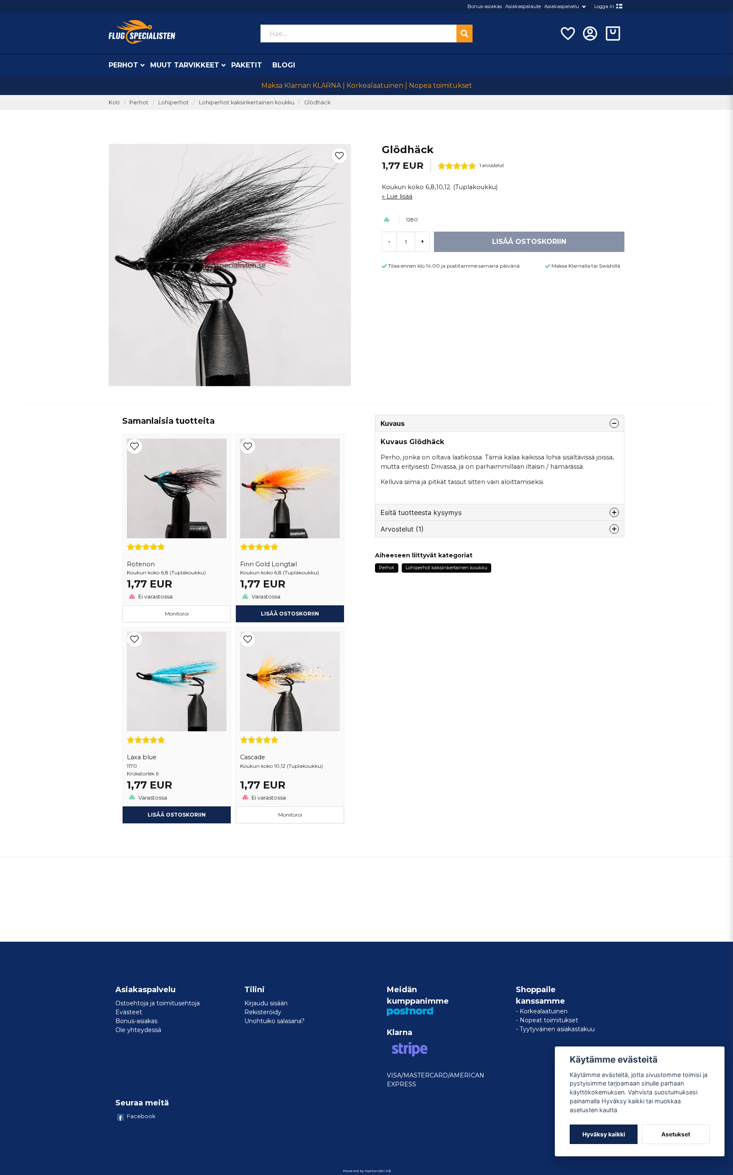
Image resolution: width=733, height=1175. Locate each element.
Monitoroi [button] (177, 613)
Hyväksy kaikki (603, 1134)
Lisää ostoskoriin (177, 814)
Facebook (141, 1116)
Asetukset (675, 1134)
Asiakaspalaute (523, 6)
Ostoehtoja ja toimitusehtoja (157, 1003)
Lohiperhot (173, 102)
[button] (619, 6)
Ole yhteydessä (138, 1030)
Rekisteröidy (262, 1012)
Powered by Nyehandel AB (367, 1171)
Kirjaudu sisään (266, 1003)
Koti (114, 102)
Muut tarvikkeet (184, 65)
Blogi (283, 65)
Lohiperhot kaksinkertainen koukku (246, 102)
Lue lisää (399, 196)
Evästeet (128, 1012)
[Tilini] (590, 33)
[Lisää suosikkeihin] (567, 33)
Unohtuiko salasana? (274, 1021)
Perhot (123, 65)
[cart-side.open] (613, 33)
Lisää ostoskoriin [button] (290, 613)
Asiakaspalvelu (561, 6)
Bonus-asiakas (484, 6)
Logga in (604, 6)
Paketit (246, 65)
